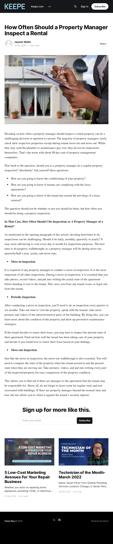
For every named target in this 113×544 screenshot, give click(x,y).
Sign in (84, 6)
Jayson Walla (22, 42)
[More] (49, 6)
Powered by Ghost (99, 521)
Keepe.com (37, 6)
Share (103, 43)
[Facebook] (59, 520)
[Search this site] (75, 6)
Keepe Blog (10, 521)
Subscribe (99, 6)
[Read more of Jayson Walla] (9, 44)
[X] (54, 520)
